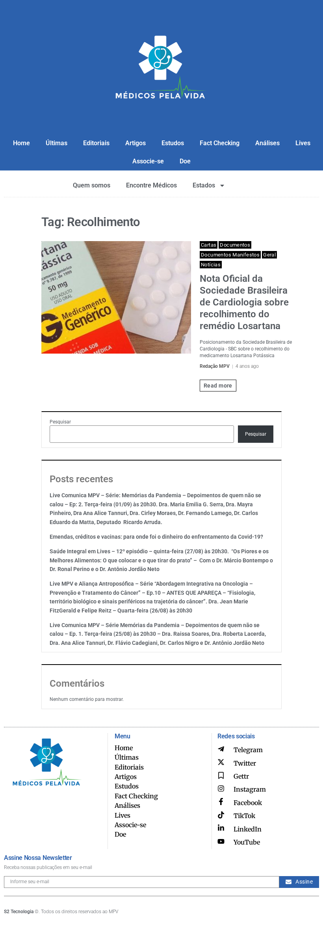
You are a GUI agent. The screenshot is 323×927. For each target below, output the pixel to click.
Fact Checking (219, 143)
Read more (218, 385)
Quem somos (91, 185)
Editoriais (96, 143)
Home (21, 143)
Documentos (235, 245)
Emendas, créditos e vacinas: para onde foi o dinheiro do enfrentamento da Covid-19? (156, 537)
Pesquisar (60, 422)
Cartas (208, 245)
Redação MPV (215, 366)
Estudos (173, 143)
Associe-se (148, 161)
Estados (204, 185)
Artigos (135, 143)
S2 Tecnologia (18, 911)
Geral (269, 255)
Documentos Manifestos (230, 255)
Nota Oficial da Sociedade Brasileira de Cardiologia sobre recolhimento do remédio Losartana (244, 302)
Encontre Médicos (151, 185)
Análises (267, 143)
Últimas (56, 143)
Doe (185, 161)
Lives (302, 143)
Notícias (211, 265)
